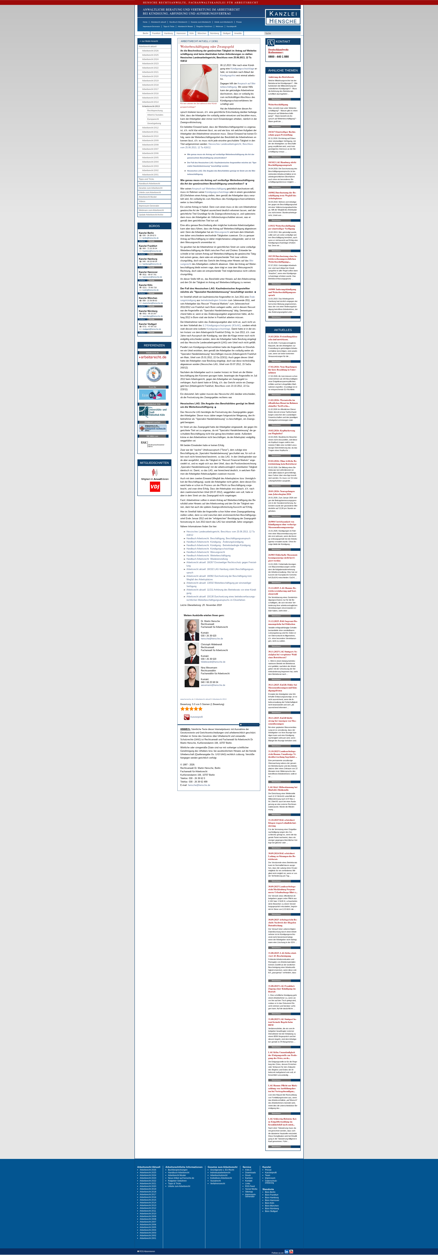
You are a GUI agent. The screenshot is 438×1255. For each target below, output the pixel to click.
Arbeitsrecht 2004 (150, 162)
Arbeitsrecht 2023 (150, 63)
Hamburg (168, 33)
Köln (192, 33)
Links (247, 1183)
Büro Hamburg (272, 1197)
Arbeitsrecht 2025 (150, 55)
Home (145, 22)
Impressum (270, 1178)
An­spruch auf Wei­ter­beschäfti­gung (209, 188)
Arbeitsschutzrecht (218, 1175)
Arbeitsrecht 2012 (150, 128)
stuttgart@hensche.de (152, 329)
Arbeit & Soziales (155, 115)
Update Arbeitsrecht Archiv (151, 215)
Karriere (249, 1178)
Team (267, 1175)
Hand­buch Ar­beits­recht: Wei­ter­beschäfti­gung (208, 555)
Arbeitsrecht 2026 (150, 51)
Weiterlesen (276, 99)
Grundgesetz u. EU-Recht (222, 1170)
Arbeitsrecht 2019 (150, 80)
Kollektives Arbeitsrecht (221, 1178)
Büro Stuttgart (271, 1211)
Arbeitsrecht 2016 (150, 93)
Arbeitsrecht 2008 (150, 145)
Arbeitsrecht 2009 (150, 140)
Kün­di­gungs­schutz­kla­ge (242, 68)
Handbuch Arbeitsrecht (178, 22)
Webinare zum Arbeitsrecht (151, 210)
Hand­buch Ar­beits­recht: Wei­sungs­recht (205, 552)
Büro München (272, 1206)
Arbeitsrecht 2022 (150, 68)
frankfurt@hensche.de (152, 251)
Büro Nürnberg (272, 1208)
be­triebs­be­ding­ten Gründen (214, 300)
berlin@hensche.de (151, 238)
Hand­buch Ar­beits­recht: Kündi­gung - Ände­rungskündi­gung (214, 542)
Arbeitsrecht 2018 (150, 85)
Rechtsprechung (155, 110)
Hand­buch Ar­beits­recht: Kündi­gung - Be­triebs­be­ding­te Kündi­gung (218, 545)
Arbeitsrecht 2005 (150, 157)
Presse (239, 22)
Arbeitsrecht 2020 (150, 76)
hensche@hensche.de (212, 638)
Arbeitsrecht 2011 (150, 132)
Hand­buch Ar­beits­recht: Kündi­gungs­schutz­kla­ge (210, 548)
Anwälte (238, 33)
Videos (142, 201)
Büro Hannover (272, 1200)
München (202, 33)
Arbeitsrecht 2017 (150, 89)
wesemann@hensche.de (213, 685)
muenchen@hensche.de (153, 303)
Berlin (145, 33)
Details (151, 241)
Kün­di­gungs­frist (228, 75)
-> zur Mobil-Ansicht (148, 41)
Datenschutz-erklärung (271, 1182)
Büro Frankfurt (271, 1195)
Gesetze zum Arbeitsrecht (201, 22)
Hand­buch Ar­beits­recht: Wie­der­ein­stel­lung (207, 559)
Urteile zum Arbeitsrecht (223, 22)
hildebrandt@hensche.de (213, 662)
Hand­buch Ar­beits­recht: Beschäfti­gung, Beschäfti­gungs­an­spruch (218, 538)
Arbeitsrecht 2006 (150, 153)
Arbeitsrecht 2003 (150, 166)
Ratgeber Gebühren (204, 26)
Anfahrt (142, 241)
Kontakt (248, 1181)
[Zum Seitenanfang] (246, 183)
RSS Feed (250, 1186)
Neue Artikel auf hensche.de (181, 1178)
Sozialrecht (215, 1181)
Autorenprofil (196, 717)
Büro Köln (269, 1203)
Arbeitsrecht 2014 (150, 102)
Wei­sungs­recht (221, 232)
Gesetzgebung (154, 123)
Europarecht (153, 119)
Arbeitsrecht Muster (185, 26)
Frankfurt (156, 33)
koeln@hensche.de (151, 290)
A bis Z (248, 1170)
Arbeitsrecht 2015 (150, 98)
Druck (248, 1175)
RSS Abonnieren (250, 724)
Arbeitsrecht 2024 (150, 59)
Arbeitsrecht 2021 (150, 72)
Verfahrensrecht (217, 1183)
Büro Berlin (270, 1192)
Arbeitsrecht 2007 (150, 149)
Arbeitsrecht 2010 (150, 136)
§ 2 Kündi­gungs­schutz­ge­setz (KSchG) (222, 325)
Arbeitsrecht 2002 (150, 170)
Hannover (181, 33)
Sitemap (249, 1192)
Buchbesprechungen (178, 1170)
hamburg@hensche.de (152, 264)
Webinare (219, 26)
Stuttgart (226, 33)
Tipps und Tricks (146, 179)
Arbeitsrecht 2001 (150, 175)
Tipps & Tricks (168, 26)
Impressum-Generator (151, 26)
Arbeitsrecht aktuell (158, 22)
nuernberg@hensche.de (153, 316)
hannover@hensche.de (152, 277)
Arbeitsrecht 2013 (151, 106)
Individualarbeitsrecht (220, 1172)
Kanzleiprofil (231, 26)
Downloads (250, 1172)
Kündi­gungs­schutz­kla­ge (217, 192)
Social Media (251, 1189)
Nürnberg (214, 33)
